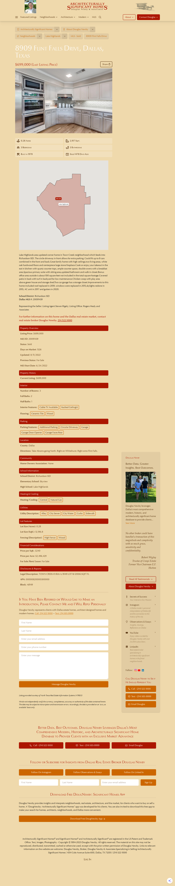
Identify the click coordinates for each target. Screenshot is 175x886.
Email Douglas (138, 704)
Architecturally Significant (95, 838)
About (128, 17)
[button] (63, 204)
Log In (87, 859)
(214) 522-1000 (120, 852)
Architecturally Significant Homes (38, 838)
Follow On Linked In (134, 772)
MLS (94, 17)
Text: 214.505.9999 (64, 613)
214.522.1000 (65, 320)
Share (105, 64)
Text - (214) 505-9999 (141, 696)
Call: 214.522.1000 (44, 613)
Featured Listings (28, 17)
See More (130, 523)
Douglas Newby (133, 457)
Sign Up (148, 782)
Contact (147, 17)
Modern (82, 17)
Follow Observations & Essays (87, 772)
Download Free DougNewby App (86, 818)
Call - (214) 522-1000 (141, 688)
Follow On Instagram (41, 772)
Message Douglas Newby (64, 684)
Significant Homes (68, 838)
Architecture (67, 17)
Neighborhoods (47, 17)
